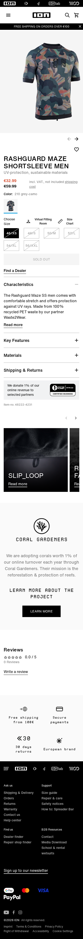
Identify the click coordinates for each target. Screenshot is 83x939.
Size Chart (69, 221)
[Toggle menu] (8, 15)
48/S (32, 233)
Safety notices (52, 803)
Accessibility (41, 931)
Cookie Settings (63, 931)
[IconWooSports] (74, 3)
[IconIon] (10, 3)
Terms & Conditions (28, 926)
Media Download (54, 842)
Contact (47, 836)
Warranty (10, 809)
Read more (13, 324)
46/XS (11, 233)
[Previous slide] (66, 418)
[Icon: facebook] (14, 912)
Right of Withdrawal (16, 931)
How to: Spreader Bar (58, 809)
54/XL (11, 245)
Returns (9, 803)
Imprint (8, 926)
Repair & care (52, 798)
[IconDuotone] (26, 3)
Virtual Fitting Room (43, 221)
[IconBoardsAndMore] (6, 768)
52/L (71, 233)
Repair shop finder (17, 842)
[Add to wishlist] (76, 149)
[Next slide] (75, 418)
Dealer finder (13, 836)
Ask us (8, 785)
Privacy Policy (54, 926)
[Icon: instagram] (20, 912)
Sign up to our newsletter (26, 870)
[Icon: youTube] (6, 912)
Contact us (12, 814)
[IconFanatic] (38, 3)
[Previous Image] (69, 139)
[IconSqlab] (54, 3)
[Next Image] (76, 139)
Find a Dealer (15, 270)
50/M (51, 233)
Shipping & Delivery (19, 792)
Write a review (16, 671)
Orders (9, 798)
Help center (12, 820)
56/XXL (31, 245)
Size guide (49, 792)
